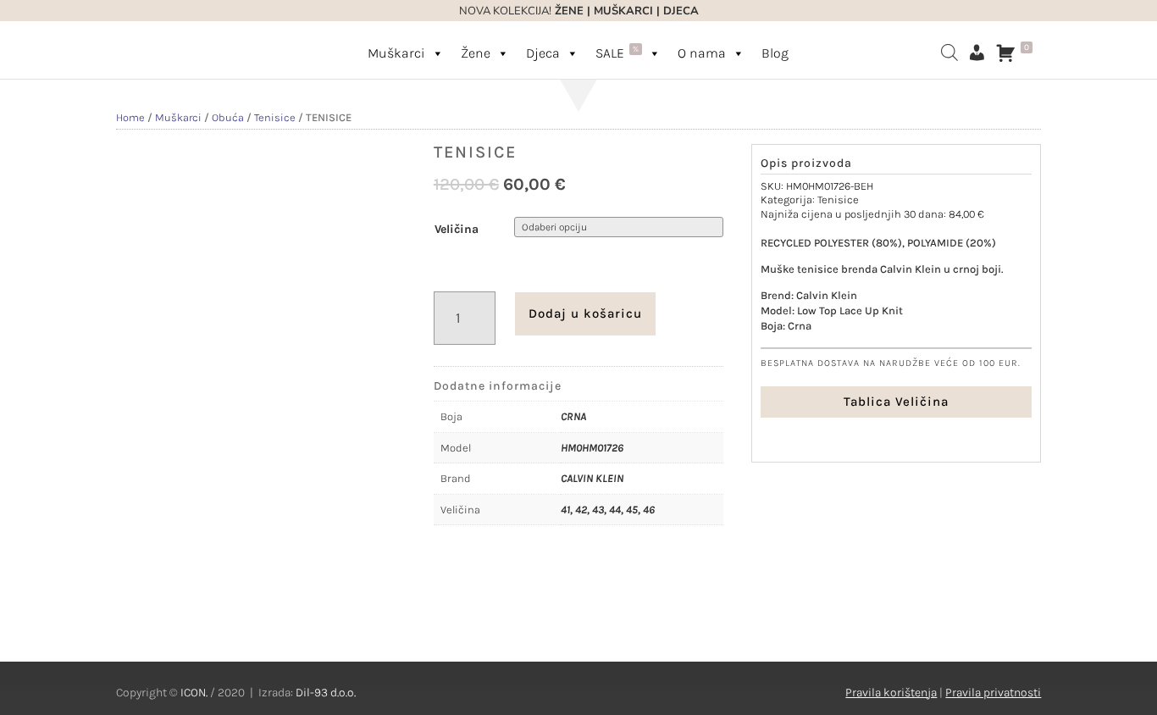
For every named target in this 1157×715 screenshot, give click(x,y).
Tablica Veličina (896, 401)
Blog (775, 53)
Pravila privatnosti (993, 692)
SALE (617, 52)
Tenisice (275, 117)
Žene (475, 53)
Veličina (457, 229)
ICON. (194, 692)
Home (130, 117)
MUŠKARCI (623, 11)
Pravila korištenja (891, 692)
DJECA (681, 11)
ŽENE (567, 11)
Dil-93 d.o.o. (326, 692)
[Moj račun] (976, 52)
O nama (702, 53)
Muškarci (396, 53)
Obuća (228, 117)
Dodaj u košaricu (585, 313)
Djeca (543, 53)
